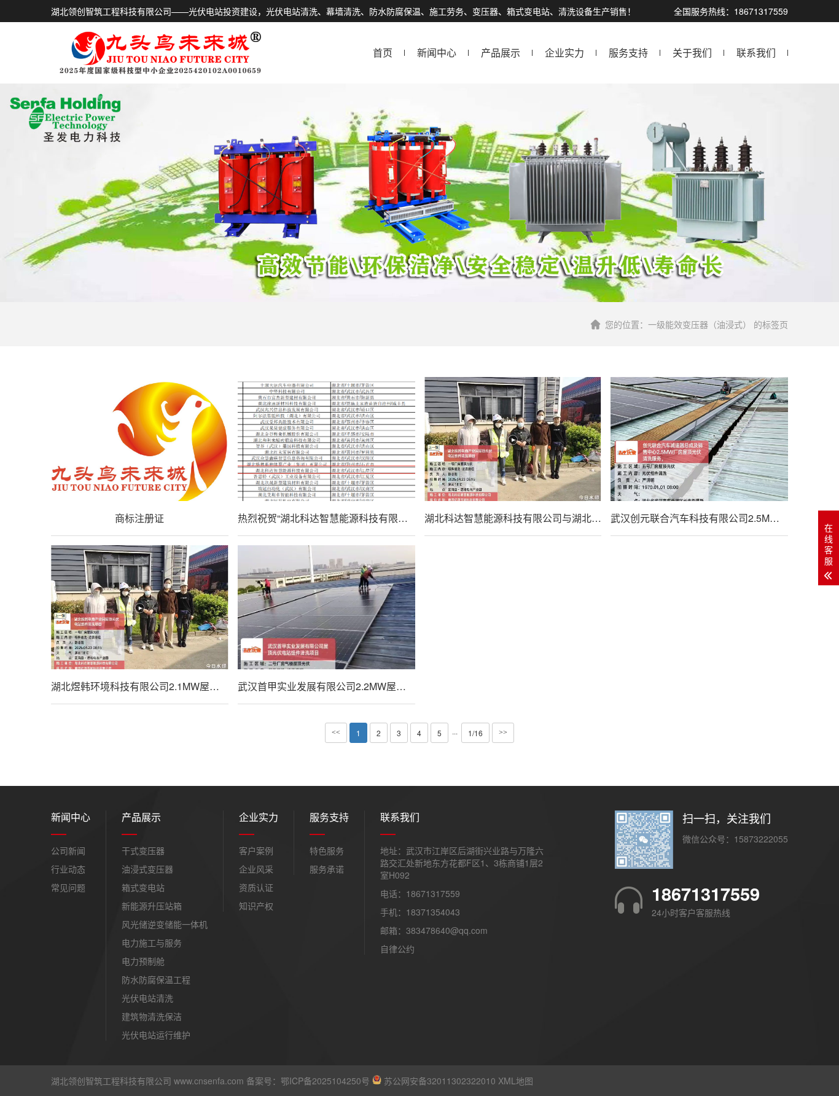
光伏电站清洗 (147, 998)
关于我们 (692, 52)
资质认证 (256, 887)
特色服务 (327, 850)
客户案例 (256, 850)
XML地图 (515, 1081)
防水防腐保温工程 (156, 979)
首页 (382, 52)
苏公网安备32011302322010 (440, 1081)
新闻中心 (436, 52)
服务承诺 (327, 869)
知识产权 (256, 906)
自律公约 (397, 948)
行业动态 (68, 869)
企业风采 (256, 869)
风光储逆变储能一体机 (165, 924)
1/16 (475, 733)
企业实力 (564, 52)
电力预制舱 (143, 961)
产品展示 (500, 52)
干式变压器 (143, 850)
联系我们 (756, 52)
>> (503, 732)
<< (336, 732)
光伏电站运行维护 (156, 1034)
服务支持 (628, 52)
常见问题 (68, 887)
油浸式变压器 (147, 869)
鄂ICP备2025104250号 (325, 1081)
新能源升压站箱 (152, 906)
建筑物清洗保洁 (152, 1016)
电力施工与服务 (152, 942)
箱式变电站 (143, 887)
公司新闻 (68, 850)
